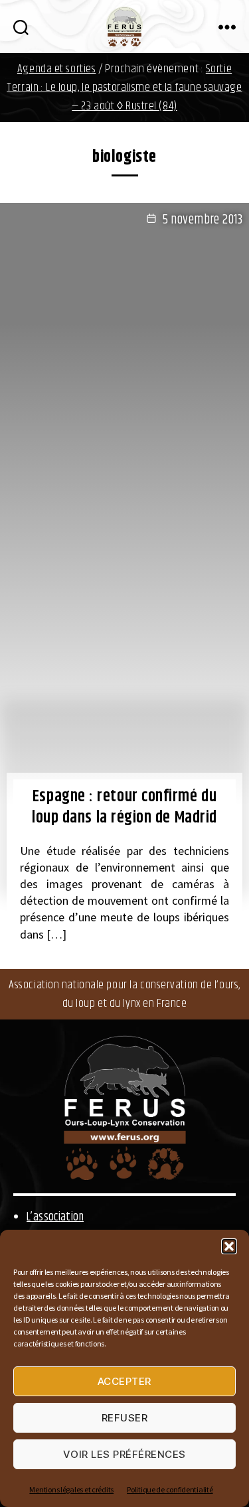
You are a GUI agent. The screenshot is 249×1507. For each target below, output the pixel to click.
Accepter (124, 1381)
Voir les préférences (124, 1454)
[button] (229, 1246)
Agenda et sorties (56, 69)
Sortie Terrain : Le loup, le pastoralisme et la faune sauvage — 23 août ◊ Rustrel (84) (124, 87)
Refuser (125, 1417)
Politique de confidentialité (169, 1489)
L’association (55, 1217)
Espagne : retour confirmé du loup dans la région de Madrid (124, 807)
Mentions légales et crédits (71, 1489)
